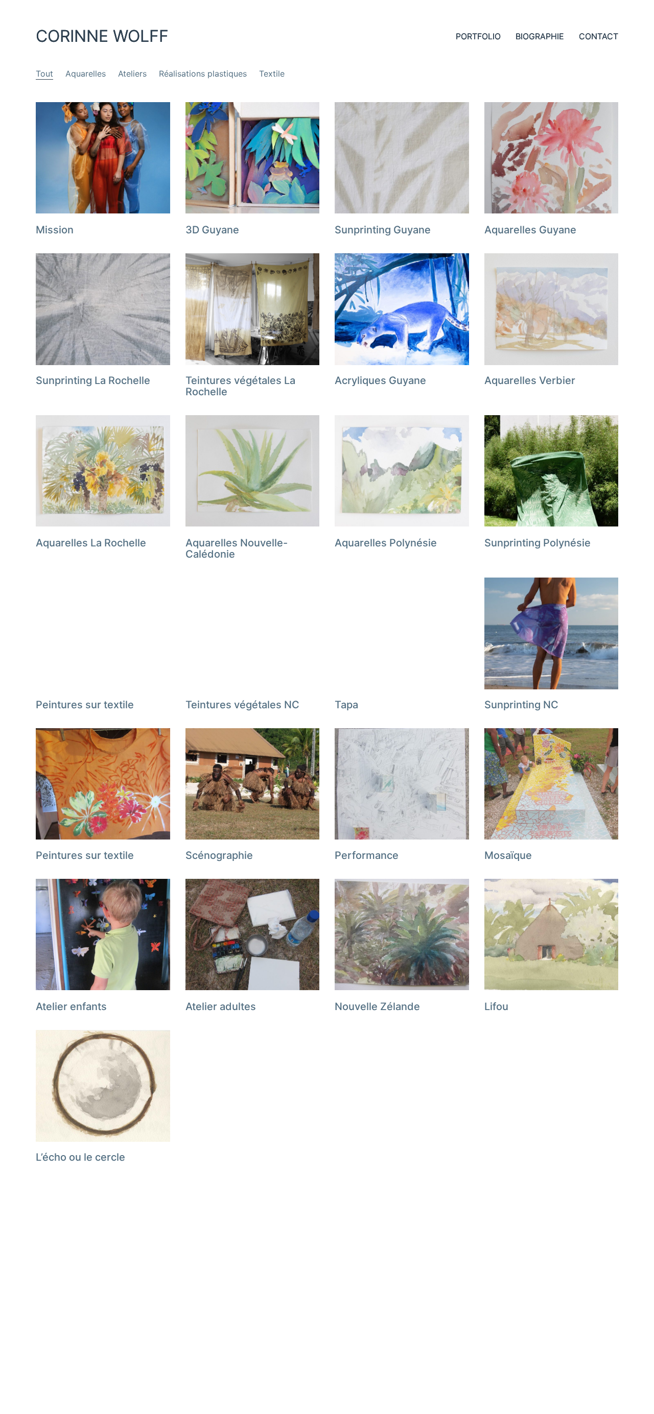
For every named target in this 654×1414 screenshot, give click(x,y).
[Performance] (402, 784)
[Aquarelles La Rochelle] (103, 470)
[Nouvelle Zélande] (402, 934)
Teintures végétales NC (242, 704)
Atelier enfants (71, 1006)
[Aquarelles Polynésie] (402, 470)
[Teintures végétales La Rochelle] (252, 309)
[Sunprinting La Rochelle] (103, 309)
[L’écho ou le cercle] (103, 1085)
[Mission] (103, 157)
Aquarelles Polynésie (386, 542)
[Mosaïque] (551, 784)
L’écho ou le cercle (80, 1157)
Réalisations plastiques (203, 73)
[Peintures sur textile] (103, 633)
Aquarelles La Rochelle (91, 542)
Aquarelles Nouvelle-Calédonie (236, 548)
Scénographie (219, 855)
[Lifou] (551, 934)
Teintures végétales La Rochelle (240, 386)
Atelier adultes (220, 1006)
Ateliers (132, 73)
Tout (44, 73)
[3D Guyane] (252, 157)
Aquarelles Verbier (529, 380)
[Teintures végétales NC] (252, 633)
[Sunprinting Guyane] (402, 157)
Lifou (496, 1006)
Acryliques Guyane (380, 380)
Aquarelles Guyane (530, 229)
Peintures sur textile (85, 704)
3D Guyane (212, 229)
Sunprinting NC (521, 704)
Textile (272, 73)
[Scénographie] (252, 784)
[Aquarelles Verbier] (551, 309)
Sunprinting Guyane (383, 229)
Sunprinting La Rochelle (93, 380)
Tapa (346, 704)
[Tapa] (402, 633)
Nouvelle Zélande (377, 1006)
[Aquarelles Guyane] (551, 157)
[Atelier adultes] (252, 934)
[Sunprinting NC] (551, 633)
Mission (55, 229)
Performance (367, 855)
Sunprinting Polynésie (537, 542)
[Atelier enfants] (103, 934)
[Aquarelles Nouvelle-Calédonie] (252, 470)
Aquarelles (85, 73)
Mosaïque (508, 855)
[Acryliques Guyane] (402, 309)
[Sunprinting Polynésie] (551, 470)
